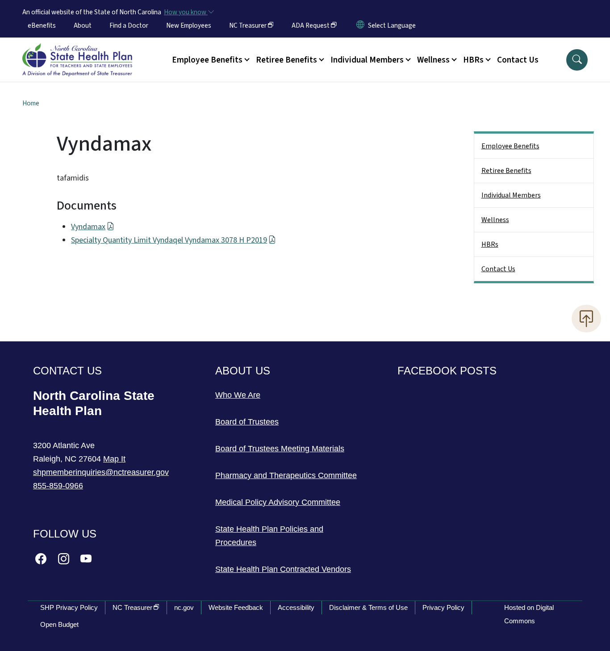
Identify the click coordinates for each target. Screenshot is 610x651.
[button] (577, 60)
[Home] (77, 49)
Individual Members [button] (367, 60)
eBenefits (42, 25)
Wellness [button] (433, 60)
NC (248, 25)
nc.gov (184, 607)
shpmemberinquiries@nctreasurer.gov (101, 472)
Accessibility (296, 607)
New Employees (188, 25)
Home (30, 103)
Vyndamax (88, 226)
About (83, 25)
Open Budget (59, 624)
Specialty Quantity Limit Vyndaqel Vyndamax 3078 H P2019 (169, 240)
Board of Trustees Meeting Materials (279, 448)
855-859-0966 (58, 485)
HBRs (489, 244)
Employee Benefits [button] (207, 60)
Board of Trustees (247, 421)
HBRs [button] (473, 60)
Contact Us (518, 60)
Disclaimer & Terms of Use (368, 607)
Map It (114, 458)
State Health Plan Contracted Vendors (283, 569)
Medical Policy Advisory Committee (277, 502)
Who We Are (237, 395)
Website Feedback (236, 607)
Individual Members (511, 195)
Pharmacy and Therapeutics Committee (286, 475)
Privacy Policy (443, 607)
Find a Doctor (128, 25)
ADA (311, 25)
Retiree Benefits (506, 171)
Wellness (495, 220)
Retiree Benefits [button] (286, 60)
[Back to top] (586, 318)
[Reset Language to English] (360, 25)
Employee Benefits (510, 146)
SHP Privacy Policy (69, 607)
